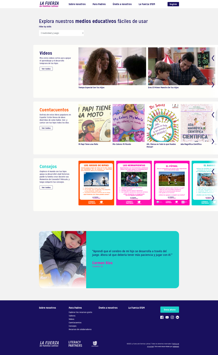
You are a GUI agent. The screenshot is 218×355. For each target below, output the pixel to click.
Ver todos (46, 69)
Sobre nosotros (77, 4)
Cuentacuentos (75, 322)
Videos (71, 319)
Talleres (72, 316)
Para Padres (99, 4)
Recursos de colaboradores (80, 329)
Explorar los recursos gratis (80, 312)
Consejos (72, 326)
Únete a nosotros (122, 4)
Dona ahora (169, 309)
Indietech (176, 347)
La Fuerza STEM (147, 4)
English (173, 4)
